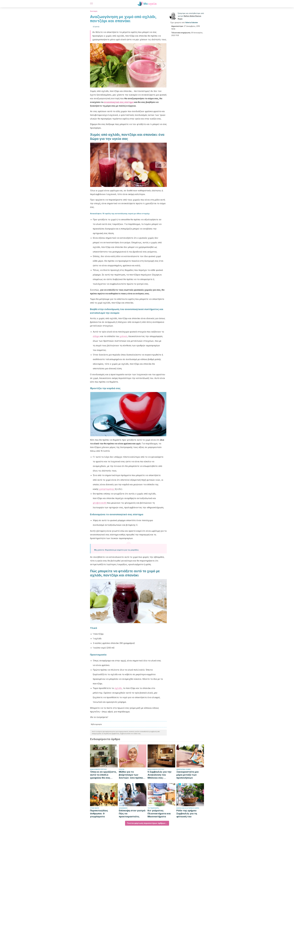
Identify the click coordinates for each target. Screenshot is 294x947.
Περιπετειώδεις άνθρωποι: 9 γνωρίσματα (99, 813)
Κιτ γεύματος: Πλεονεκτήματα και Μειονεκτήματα (159, 813)
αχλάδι (118, 688)
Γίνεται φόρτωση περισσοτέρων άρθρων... (147, 823)
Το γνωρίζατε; (153, 808)
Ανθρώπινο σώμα (183, 769)
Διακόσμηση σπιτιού (98, 769)
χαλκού (123, 336)
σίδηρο (96, 336)
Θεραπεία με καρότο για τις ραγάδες (122, 550)
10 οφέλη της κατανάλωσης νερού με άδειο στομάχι (126, 214)
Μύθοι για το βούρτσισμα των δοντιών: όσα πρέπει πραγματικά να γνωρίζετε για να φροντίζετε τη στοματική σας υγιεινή (132, 774)
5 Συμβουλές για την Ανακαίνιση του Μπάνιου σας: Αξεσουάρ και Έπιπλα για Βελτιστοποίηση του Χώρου (160, 774)
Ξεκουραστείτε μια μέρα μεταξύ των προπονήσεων (187, 774)
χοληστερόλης (107, 489)
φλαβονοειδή (99, 503)
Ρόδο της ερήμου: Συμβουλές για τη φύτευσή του (186, 813)
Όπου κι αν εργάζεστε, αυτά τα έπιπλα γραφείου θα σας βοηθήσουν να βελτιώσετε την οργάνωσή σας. (103, 774)
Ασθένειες (123, 808)
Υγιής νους (94, 808)
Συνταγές (93, 11)
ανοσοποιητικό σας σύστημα (119, 102)
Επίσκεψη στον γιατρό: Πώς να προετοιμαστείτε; (132, 813)
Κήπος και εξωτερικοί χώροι (187, 808)
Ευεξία (121, 769)
